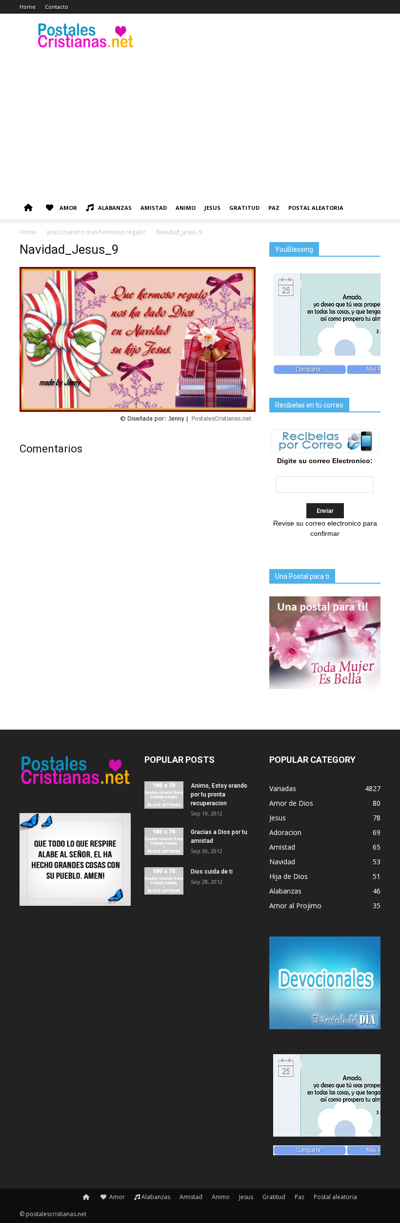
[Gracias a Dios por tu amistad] (163, 841)
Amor (67, 207)
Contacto (56, 6)
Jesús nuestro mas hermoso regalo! (96, 232)
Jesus (212, 207)
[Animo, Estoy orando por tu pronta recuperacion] (163, 795)
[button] (368, 208)
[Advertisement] (200, 123)
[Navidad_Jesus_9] (138, 423)
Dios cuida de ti (212, 871)
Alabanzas (115, 207)
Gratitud (244, 207)
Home (28, 6)
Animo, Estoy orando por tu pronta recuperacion (219, 794)
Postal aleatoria (315, 207)
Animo (186, 207)
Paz (274, 207)
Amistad (153, 207)
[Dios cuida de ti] (163, 881)
